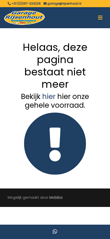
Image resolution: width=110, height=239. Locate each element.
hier (49, 97)
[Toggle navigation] (100, 18)
